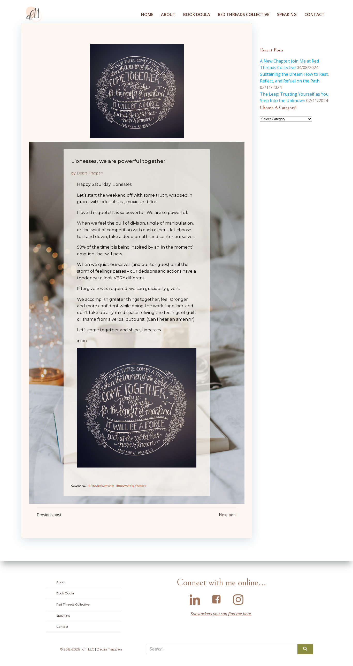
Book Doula (196, 14)
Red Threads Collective (243, 14)
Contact (314, 14)
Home (147, 14)
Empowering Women (131, 485)
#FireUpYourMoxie (101, 485)
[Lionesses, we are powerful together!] (136, 91)
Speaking (287, 14)
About (168, 14)
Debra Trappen (90, 173)
